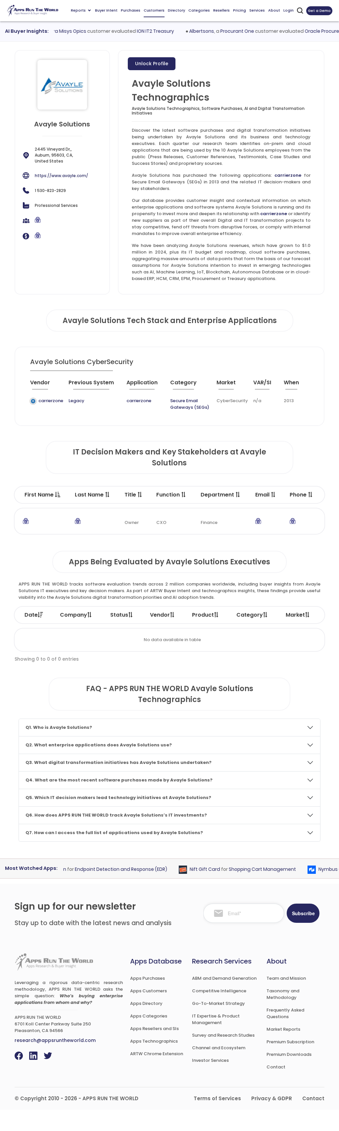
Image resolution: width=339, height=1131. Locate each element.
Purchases (130, 10)
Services (257, 10)
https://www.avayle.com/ (61, 175)
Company (73, 615)
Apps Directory (146, 1003)
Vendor (160, 615)
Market (295, 615)
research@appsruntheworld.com (55, 1040)
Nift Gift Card (196, 869)
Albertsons (192, 31)
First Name (39, 494)
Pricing (239, 10)
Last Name (90, 494)
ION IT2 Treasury (146, 31)
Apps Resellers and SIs (154, 1028)
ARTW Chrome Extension (156, 1054)
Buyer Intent (106, 10)
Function (168, 494)
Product (203, 615)
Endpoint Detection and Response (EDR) (112, 869)
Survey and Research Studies (223, 1035)
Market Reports (283, 1029)
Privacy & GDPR (271, 1098)
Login (288, 10)
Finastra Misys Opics (53, 31)
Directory (176, 10)
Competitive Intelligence (219, 991)
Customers (154, 10)
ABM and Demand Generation (224, 978)
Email (263, 494)
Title (130, 494)
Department (218, 494)
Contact (275, 1067)
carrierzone (287, 175)
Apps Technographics (154, 1041)
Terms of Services (217, 1098)
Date (31, 615)
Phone (299, 494)
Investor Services (210, 1060)
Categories (199, 10)
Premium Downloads (289, 1054)
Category (249, 615)
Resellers (221, 10)
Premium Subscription (290, 1042)
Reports (78, 10)
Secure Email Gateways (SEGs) (189, 404)
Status (119, 615)
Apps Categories (148, 1016)
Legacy (76, 401)
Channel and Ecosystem (218, 1048)
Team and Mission (286, 978)
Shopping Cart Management (253, 869)
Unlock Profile (151, 63)
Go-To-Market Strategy (218, 1003)
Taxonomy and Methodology (282, 994)
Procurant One (228, 31)
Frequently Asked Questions (285, 1013)
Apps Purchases (147, 978)
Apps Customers (148, 991)
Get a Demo (319, 10)
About (274, 10)
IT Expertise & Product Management (216, 1019)
